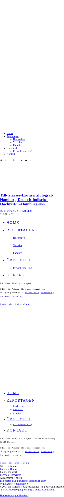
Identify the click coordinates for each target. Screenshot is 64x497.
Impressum (46, 293)
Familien (17, 145)
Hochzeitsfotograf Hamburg (14, 304)
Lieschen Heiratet (9, 469)
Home (10, 133)
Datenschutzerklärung (11, 296)
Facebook (5, 474)
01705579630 (32, 293)
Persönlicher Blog (22, 151)
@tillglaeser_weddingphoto (14, 483)
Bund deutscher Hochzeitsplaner (29, 480)
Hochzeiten (19, 139)
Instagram (16, 474)
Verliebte (17, 142)
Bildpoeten (5, 480)
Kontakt (11, 154)
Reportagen (13, 136)
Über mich (12, 148)
